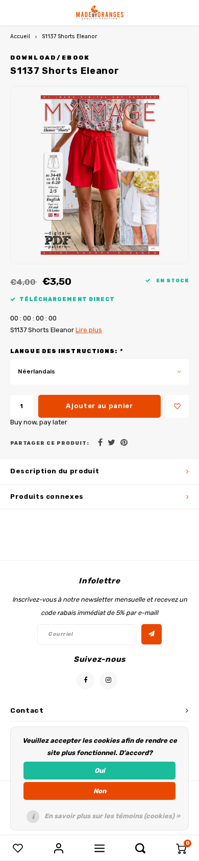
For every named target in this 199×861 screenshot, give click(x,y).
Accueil (20, 36)
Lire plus (89, 330)
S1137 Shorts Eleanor (69, 36)
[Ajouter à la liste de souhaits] (177, 406)
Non (99, 791)
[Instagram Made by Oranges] (108, 680)
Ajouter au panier (99, 406)
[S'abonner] (151, 634)
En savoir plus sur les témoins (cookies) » (112, 816)
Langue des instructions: (66, 351)
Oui (99, 770)
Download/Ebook (50, 57)
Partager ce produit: (49, 443)
